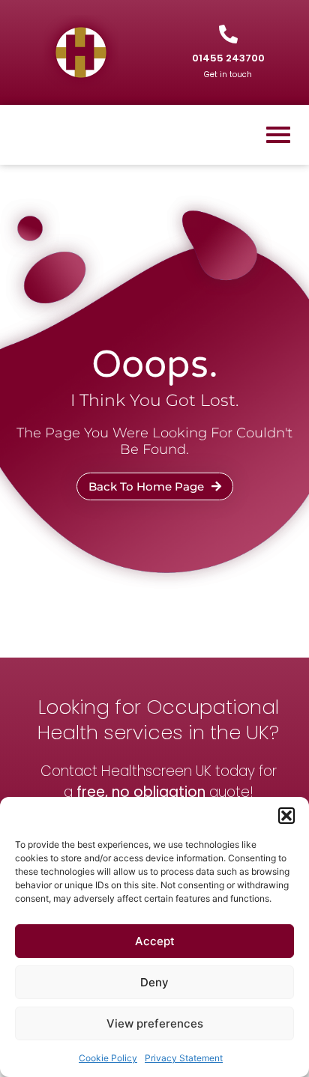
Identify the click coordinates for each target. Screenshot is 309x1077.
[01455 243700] (228, 34)
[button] (286, 815)
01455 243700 (228, 58)
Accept (155, 941)
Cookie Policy (108, 1058)
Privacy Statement (184, 1058)
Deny (154, 982)
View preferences (154, 1023)
